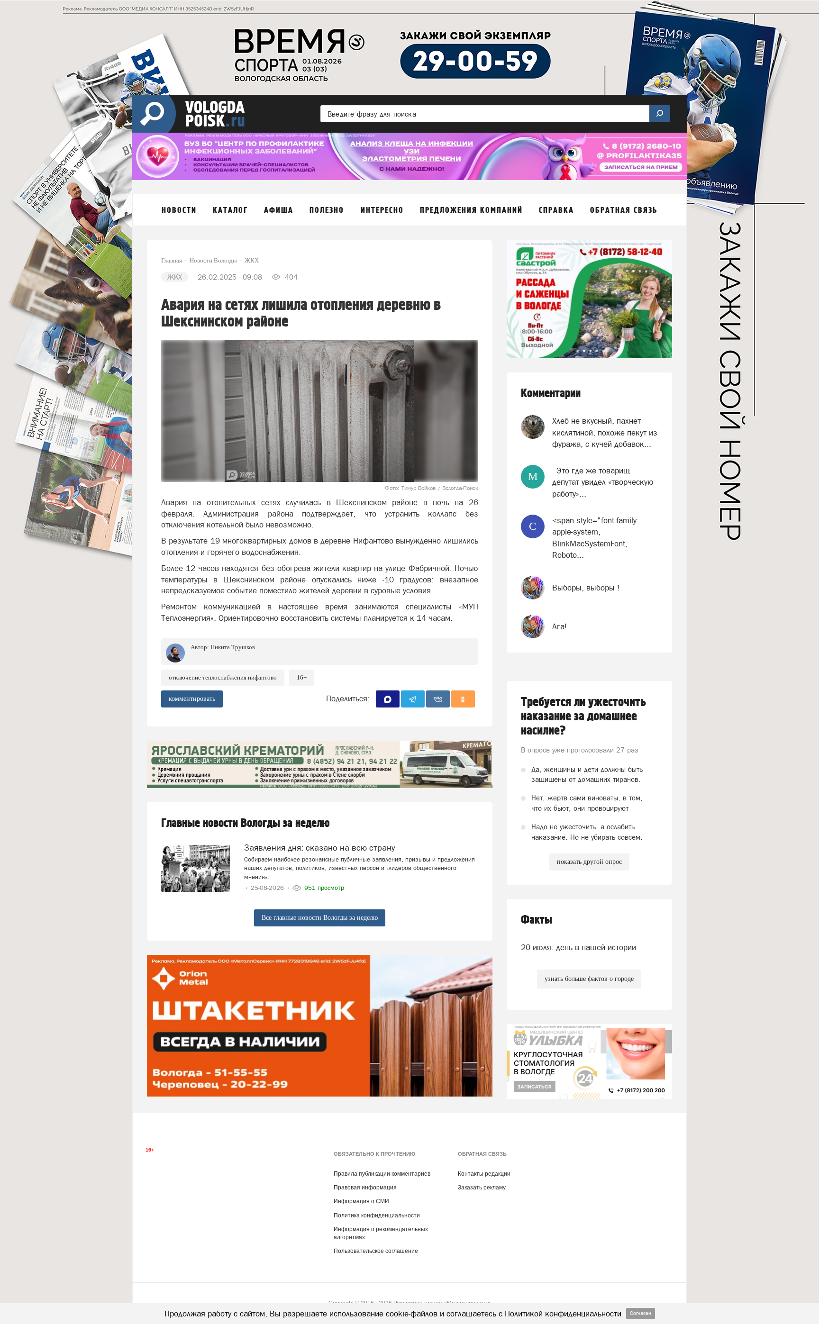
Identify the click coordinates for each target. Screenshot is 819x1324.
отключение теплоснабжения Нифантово (223, 677)
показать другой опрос (589, 861)
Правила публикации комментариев (382, 1173)
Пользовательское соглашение (376, 1251)
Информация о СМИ (361, 1201)
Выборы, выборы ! (585, 587)
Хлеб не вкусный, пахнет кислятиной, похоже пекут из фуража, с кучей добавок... (604, 432)
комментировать (192, 698)
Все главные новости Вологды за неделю (320, 917)
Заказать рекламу (482, 1187)
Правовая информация (365, 1187)
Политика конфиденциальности (377, 1215)
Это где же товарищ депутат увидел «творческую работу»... (603, 482)
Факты (536, 920)
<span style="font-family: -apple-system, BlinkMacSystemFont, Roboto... (597, 538)
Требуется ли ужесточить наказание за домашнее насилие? (583, 716)
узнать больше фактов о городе (589, 978)
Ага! (559, 626)
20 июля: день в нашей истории (578, 947)
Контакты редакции (484, 1173)
